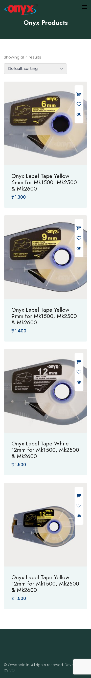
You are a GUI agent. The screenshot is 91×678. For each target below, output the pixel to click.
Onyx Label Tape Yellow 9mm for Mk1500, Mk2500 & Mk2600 (44, 316)
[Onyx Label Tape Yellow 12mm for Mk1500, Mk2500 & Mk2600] (45, 525)
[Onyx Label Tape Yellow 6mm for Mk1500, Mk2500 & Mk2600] (45, 123)
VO (12, 670)
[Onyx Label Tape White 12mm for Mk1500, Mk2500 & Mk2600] (45, 391)
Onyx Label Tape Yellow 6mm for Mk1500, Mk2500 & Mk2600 (44, 182)
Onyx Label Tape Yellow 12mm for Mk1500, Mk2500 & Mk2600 (45, 583)
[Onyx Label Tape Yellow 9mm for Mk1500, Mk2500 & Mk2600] (45, 257)
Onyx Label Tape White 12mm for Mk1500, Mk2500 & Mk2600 (45, 449)
